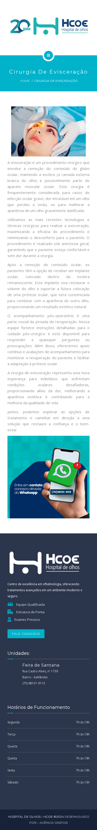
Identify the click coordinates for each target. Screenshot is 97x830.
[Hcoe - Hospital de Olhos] (48, 27)
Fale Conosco (26, 634)
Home (25, 81)
